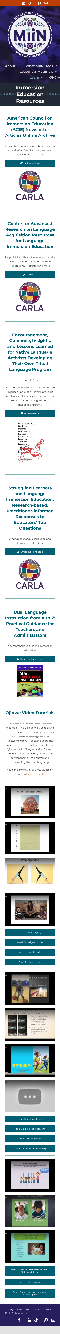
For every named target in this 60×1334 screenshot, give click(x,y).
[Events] (23, 3)
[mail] (46, 3)
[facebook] (14, 3)
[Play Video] (6, 788)
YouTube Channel (32, 774)
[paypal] (39, 3)
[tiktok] (30, 3)
